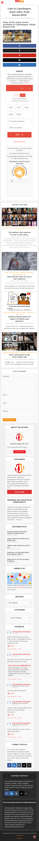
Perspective (17, 228)
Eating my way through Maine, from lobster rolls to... (18, 553)
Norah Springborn (8, 240)
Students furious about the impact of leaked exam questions (19, 318)
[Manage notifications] (34, 836)
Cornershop (19, 835)
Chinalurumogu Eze (8, 245)
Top (19, 230)
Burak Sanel (15, 247)
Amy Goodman (17, 240)
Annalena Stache (18, 245)
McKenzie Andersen (14, 549)
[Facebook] (9, 765)
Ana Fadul (15, 242)
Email (4, 403)
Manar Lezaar (8, 242)
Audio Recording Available (11, 312)
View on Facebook (11, 649)
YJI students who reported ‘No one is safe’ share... (19, 233)
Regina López (30, 242)
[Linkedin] (14, 765)
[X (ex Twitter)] (29, 765)
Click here (20, 587)
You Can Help (19, 492)
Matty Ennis (26, 245)
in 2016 (26, 83)
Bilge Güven (22, 242)
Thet (10, 247)
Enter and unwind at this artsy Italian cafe (19, 356)
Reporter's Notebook (28, 228)
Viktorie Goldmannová (26, 244)
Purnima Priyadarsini (30, 238)
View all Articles (19, 452)
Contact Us (19, 838)
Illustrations (31, 312)
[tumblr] (19, 765)
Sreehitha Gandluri (11, 238)
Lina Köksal (33, 240)
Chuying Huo (25, 240)
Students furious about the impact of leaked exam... (17, 532)
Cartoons (23, 312)
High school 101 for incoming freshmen (18, 560)
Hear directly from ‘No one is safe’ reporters (19, 277)
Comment (6, 376)
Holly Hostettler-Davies (13, 244)
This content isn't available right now (19, 665)
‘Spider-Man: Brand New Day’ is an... (18, 546)
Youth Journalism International (16, 283)
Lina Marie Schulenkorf (15, 555)
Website (5, 411)
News (7, 272)
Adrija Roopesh (13, 562)
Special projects (17, 274)
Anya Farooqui (30, 323)
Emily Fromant (20, 238)
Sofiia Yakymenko (30, 359)
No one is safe (7, 228)
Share (19, 649)
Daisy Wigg (33, 245)
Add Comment (16, 18)
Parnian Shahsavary (24, 247)
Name (5, 395)
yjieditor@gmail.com (28, 18)
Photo (12, 646)
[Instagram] (24, 765)
